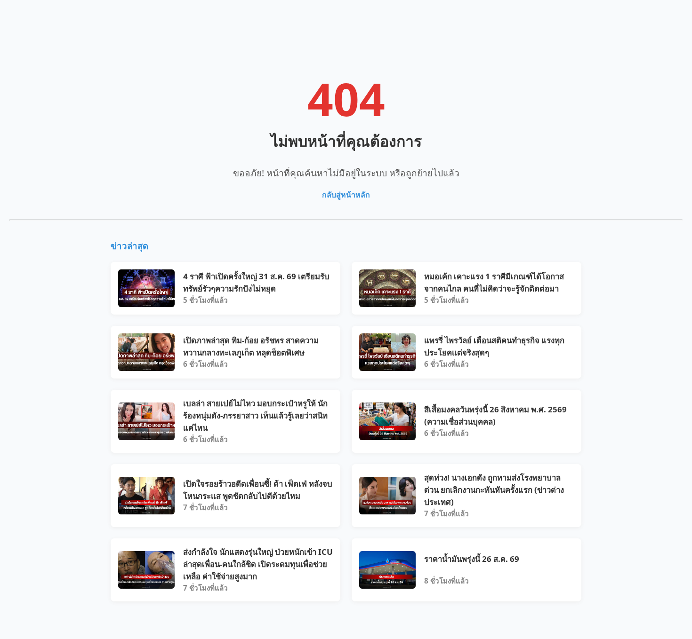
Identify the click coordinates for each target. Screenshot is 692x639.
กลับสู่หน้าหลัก (346, 194)
